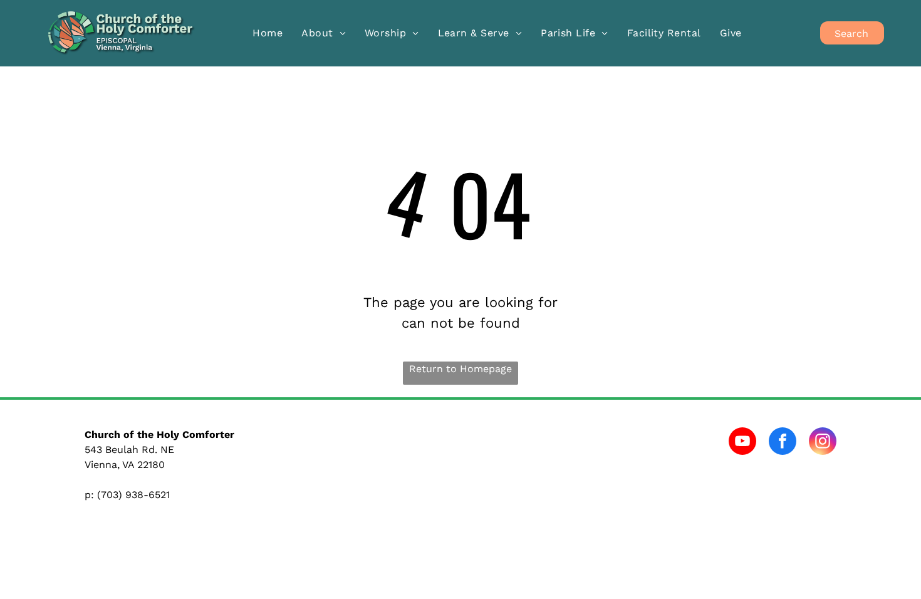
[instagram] (822, 442)
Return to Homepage (460, 369)
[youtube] (742, 442)
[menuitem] (267, 33)
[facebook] (782, 442)
